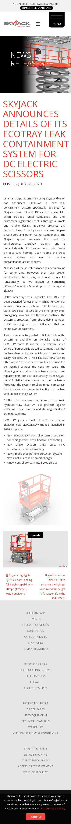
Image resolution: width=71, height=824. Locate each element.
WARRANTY (35, 727)
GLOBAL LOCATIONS (35, 625)
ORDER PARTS (36, 709)
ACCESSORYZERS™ (35, 688)
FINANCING (35, 642)
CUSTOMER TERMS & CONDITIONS (35, 733)
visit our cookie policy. (53, 808)
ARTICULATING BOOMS (36, 670)
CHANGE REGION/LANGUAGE (36, 7)
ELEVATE (35, 682)
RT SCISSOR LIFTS (35, 664)
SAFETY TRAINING (35, 748)
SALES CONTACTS (35, 637)
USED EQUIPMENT (35, 715)
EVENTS (36, 619)
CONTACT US (35, 631)
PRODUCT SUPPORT (35, 703)
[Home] (17, 23)
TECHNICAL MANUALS (35, 721)
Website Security (35, 772)
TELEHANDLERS (35, 676)
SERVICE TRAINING (35, 754)
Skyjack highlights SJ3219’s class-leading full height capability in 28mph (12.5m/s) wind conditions (19, 584)
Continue (35, 817)
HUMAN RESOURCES (35, 649)
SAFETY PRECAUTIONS (35, 760)
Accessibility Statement (35, 766)
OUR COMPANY (35, 613)
